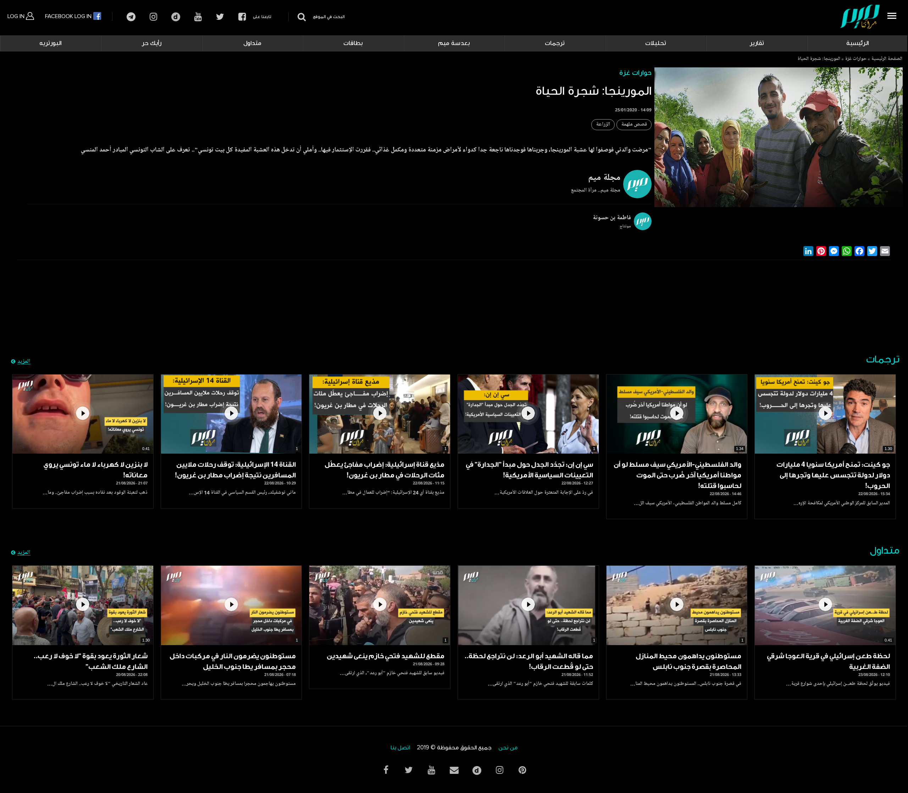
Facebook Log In (69, 16)
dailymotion (175, 16)
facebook (242, 16)
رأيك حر (151, 43)
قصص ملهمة (634, 125)
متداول (252, 43)
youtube (198, 16)
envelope (454, 770)
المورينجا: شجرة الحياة (818, 59)
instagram (153, 16)
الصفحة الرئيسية (886, 59)
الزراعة (603, 125)
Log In (16, 16)
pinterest (522, 770)
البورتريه (50, 43)
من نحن (507, 748)
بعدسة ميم (454, 43)
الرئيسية (857, 43)
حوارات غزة (856, 59)
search (300, 16)
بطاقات (353, 43)
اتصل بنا (400, 748)
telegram (131, 16)
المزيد (24, 361)
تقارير (756, 43)
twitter (220, 16)
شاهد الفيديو (825, 414)
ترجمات (555, 43)
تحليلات (655, 43)
